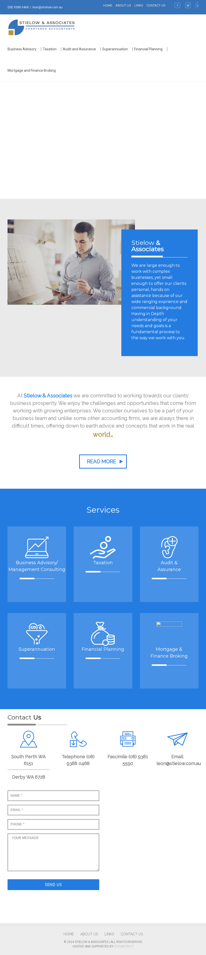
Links (138, 5)
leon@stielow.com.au (47, 7)
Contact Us (156, 5)
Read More (101, 462)
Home (107, 5)
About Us (123, 5)
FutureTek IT (124, 946)
